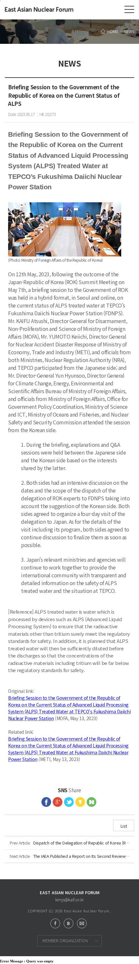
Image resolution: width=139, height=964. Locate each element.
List (124, 826)
